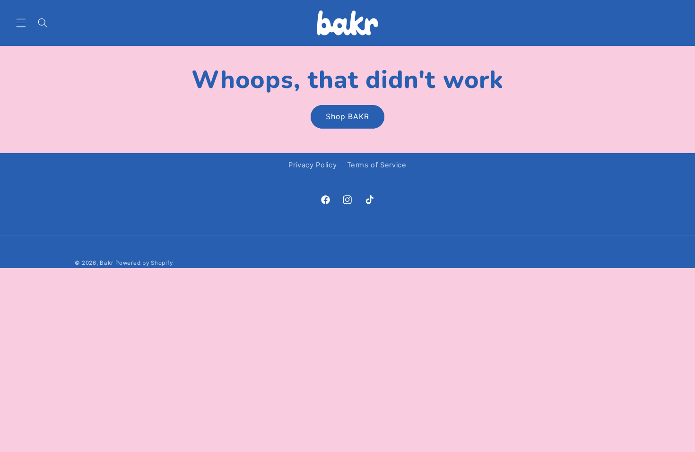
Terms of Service (377, 165)
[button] (21, 23)
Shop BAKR (347, 116)
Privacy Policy (312, 165)
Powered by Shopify (144, 263)
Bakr (106, 263)
